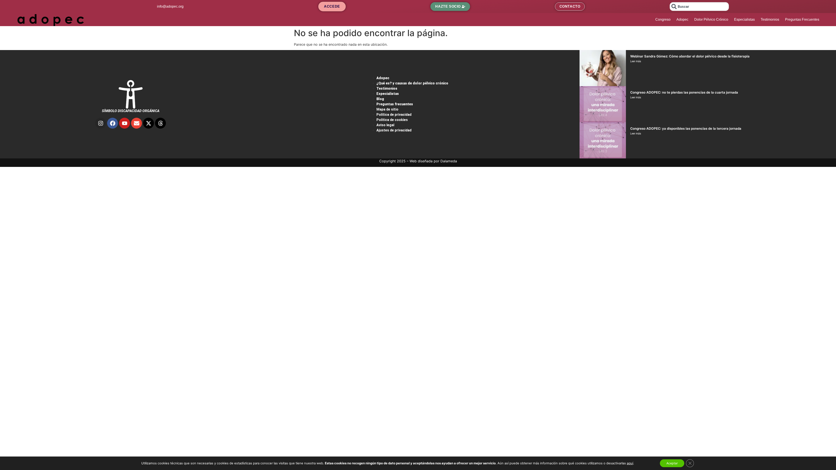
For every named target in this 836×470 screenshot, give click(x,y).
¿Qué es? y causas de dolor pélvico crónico (412, 83)
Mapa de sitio (387, 109)
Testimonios (770, 19)
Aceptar (672, 463)
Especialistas (744, 19)
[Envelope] (136, 123)
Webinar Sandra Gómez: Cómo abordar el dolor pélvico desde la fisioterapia (690, 56)
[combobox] (699, 6)
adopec (682, 19)
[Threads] (160, 123)
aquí (630, 463)
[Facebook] (112, 123)
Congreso (663, 19)
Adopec (382, 78)
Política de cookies (392, 120)
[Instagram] (100, 123)
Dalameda (448, 161)
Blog (380, 99)
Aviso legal (385, 125)
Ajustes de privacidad (393, 130)
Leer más (635, 61)
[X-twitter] (148, 123)
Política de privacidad (393, 114)
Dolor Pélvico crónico (711, 19)
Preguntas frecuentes (802, 19)
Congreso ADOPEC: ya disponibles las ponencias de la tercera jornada (685, 128)
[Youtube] (124, 123)
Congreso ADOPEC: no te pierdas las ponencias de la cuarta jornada (684, 92)
